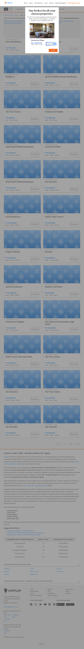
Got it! (53, 50)
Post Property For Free (74, 3)
